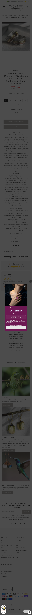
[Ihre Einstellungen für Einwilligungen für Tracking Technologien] (29, 612)
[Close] (25, 286)
